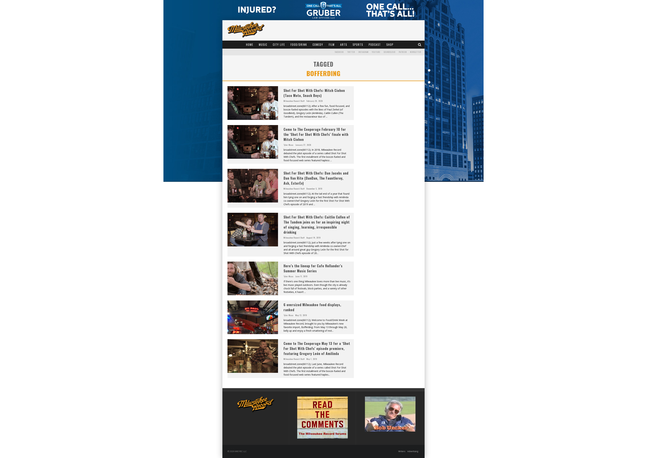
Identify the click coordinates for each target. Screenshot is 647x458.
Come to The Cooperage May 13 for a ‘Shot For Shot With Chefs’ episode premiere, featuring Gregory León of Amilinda (317, 348)
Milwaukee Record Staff (294, 101)
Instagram (363, 52)
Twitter (351, 52)
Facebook (339, 52)
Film (332, 45)
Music (263, 45)
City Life (279, 45)
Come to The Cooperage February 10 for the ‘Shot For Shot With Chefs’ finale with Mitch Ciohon (316, 134)
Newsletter (415, 52)
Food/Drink (298, 45)
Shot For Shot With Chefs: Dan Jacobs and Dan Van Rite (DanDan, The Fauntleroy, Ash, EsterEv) (316, 178)
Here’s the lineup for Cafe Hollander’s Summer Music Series (313, 268)
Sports (358, 45)
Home (249, 45)
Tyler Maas (289, 145)
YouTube (376, 52)
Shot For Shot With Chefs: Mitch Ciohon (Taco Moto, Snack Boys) (314, 93)
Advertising (412, 451)
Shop (389, 45)
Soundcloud (389, 52)
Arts (343, 45)
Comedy (318, 45)
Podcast (375, 45)
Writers (401, 451)
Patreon (403, 52)
